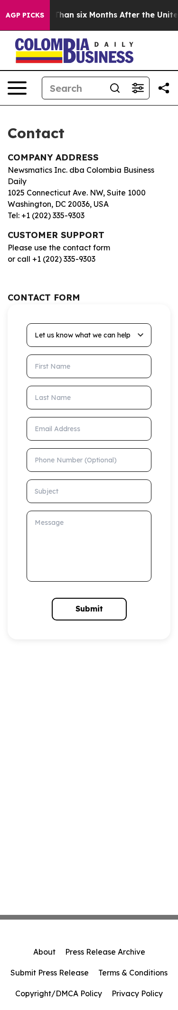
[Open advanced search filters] (137, 88)
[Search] (114, 88)
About (44, 952)
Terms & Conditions (133, 972)
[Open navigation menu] (17, 88)
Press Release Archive (105, 952)
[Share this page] (163, 88)
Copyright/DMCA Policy (58, 993)
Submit (89, 608)
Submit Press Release (49, 972)
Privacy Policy (137, 993)
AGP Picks (25, 15)
